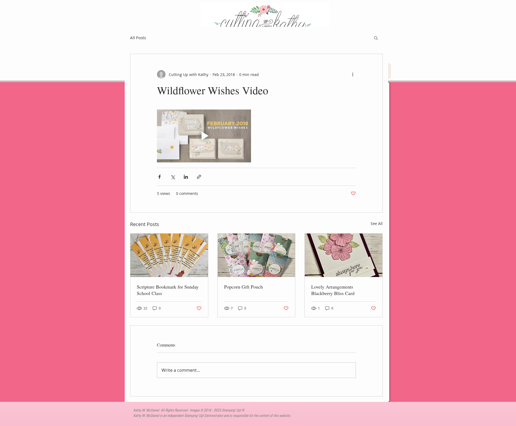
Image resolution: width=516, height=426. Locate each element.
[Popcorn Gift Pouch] (256, 255)
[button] (375, 37)
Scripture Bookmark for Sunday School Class (168, 289)
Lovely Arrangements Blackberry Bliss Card (332, 289)
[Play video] (204, 136)
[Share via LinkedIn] (185, 176)
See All (377, 223)
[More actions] (352, 74)
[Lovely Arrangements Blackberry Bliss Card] (343, 255)
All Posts (138, 37)
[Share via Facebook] (159, 176)
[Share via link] (199, 176)
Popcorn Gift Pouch (243, 286)
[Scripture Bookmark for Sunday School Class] (169, 255)
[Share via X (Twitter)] (172, 176)
